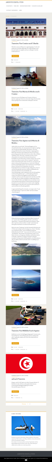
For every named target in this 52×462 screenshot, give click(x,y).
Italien (15, 109)
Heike (27, 40)
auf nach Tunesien (26, 363)
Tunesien (15, 60)
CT (14, 62)
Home (7, 16)
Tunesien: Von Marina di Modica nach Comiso (26, 76)
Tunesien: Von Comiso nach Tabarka (26, 28)
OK (26, 460)
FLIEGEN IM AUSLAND (37, 6)
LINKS (20, 10)
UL (26, 111)
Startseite (9, 6)
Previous (24, 404)
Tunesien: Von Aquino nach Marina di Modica (26, 125)
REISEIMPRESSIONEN (25, 6)
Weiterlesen (16, 56)
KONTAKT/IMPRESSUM (12, 10)
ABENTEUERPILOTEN (14, 2)
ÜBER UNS (16, 6)
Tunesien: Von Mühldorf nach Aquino (26, 315)
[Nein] (50, 459)
